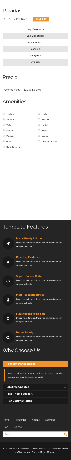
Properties (20, 419)
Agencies (50, 419)
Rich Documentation (19, 401)
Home (6, 419)
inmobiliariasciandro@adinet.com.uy (20, 448)
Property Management (21, 363)
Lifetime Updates (18, 387)
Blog (5, 427)
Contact (18, 427)
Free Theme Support (20, 393)
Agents (36, 419)
